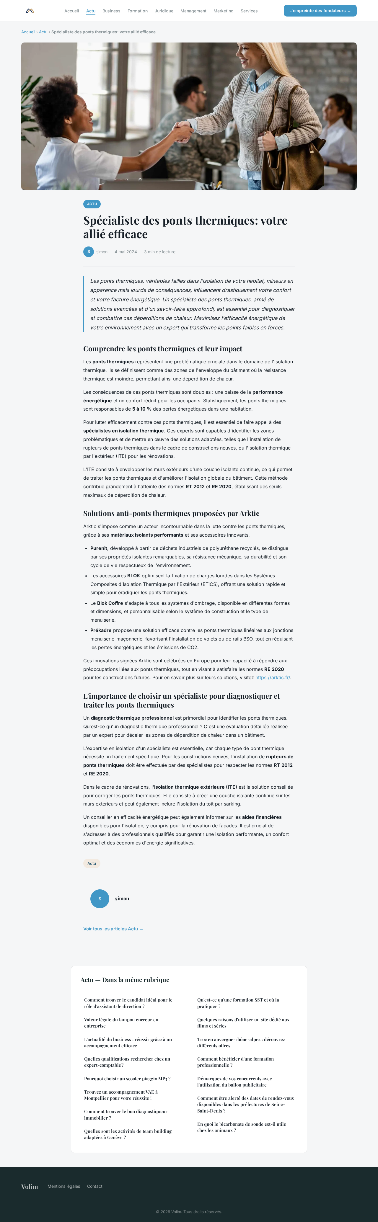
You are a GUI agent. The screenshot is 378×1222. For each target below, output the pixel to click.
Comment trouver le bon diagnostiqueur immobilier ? (125, 1114)
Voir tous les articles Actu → (113, 929)
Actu (90, 10)
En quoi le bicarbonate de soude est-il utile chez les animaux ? (241, 1127)
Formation (138, 10)
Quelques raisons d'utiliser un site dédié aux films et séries (243, 1023)
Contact (94, 1186)
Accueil (71, 10)
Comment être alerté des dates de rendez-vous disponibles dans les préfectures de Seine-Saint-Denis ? (245, 1104)
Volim (29, 1186)
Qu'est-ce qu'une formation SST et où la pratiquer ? (238, 1003)
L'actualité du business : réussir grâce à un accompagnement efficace (128, 1042)
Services (249, 10)
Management (193, 10)
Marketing (224, 10)
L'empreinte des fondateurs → (320, 10)
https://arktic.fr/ (272, 677)
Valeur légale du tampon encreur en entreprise (121, 1023)
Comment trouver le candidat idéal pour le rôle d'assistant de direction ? (128, 1003)
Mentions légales (64, 1186)
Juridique (164, 10)
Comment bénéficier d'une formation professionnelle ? (235, 1062)
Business (111, 10)
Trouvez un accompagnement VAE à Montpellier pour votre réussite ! (121, 1095)
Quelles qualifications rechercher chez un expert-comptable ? (127, 1062)
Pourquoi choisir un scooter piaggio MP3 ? (127, 1078)
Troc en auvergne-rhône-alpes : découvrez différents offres (241, 1042)
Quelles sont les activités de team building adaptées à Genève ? (128, 1134)
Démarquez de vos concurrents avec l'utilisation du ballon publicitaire (234, 1082)
